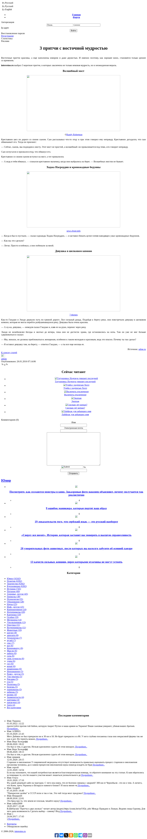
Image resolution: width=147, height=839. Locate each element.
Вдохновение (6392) (17, 586)
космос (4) (12, 694)
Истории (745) (14, 589)
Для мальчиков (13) (16, 622)
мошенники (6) (14, 669)
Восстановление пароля (13, 33)
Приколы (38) (13, 596)
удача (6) (11, 661)
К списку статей (9, 352)
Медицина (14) (14, 620)
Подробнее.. (13, 728)
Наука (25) (12, 604)
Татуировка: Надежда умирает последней (75, 381)
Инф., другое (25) (15, 607)
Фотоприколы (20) (16, 612)
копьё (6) (11, 666)
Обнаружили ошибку (17, 826)
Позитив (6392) (14, 581)
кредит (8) (12, 633)
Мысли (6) (12, 651)
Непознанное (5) (15, 671)
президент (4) (13, 702)
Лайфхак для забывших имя (75, 414)
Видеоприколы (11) (16, 627)
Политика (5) (13, 684)
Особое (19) (12, 617)
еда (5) (10, 682)
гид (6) (10, 663)
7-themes (73, 315)
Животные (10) (14, 630)
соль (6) (10, 656)
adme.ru (142, 349)
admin (4, 359)
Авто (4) (11, 705)
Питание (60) (13, 591)
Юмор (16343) (14, 578)
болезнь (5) (12, 687)
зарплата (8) (13, 635)
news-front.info (74, 231)
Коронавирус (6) (15, 648)
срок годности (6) (15, 658)
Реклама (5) (12, 679)
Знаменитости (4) (15, 697)
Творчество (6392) (16, 583)
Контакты (12, 824)
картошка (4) (13, 700)
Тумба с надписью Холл (75, 388)
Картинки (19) (14, 614)
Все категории (14, 707)
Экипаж (75, 401)
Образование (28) (15, 602)
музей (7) (11, 640)
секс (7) (10, 643)
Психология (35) (15, 599)
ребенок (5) (12, 692)
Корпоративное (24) (16, 609)
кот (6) (10, 645)
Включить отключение (75, 394)
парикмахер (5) (14, 689)
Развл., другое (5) (15, 674)
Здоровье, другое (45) (17, 594)
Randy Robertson (74, 134)
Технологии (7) (14, 638)
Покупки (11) (13, 625)
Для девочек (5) (14, 676)
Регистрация (7, 36)
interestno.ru (20, 831)
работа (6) (12, 653)
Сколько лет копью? (75, 408)
